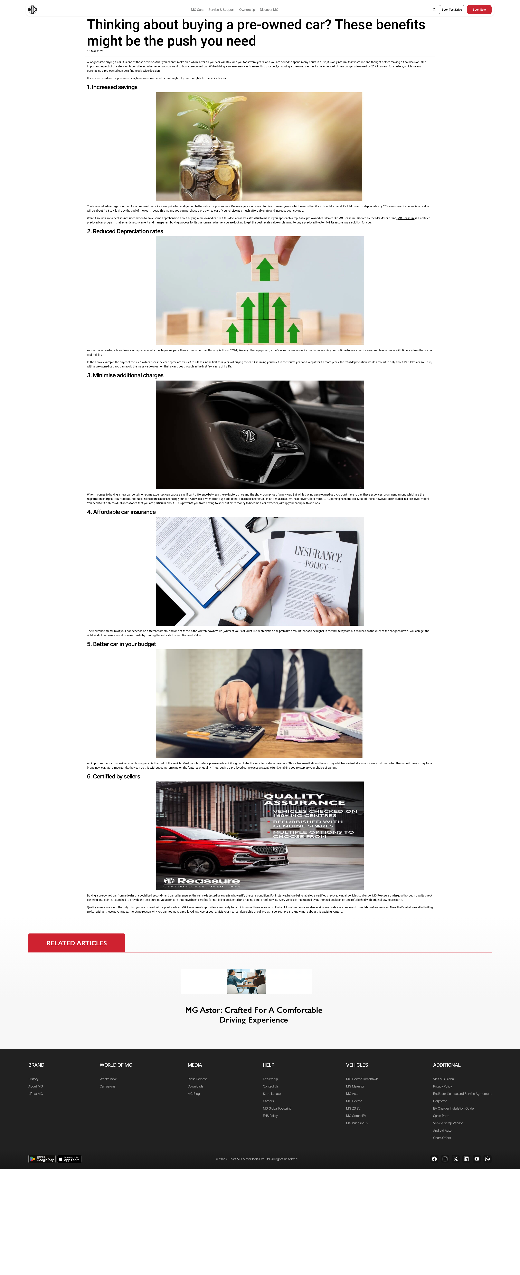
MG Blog (194, 1094)
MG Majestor (355, 1086)
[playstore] (42, 1159)
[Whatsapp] (487, 1159)
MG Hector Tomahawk (362, 1079)
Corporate (440, 1101)
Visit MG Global (443, 1079)
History (33, 1079)
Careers (268, 1101)
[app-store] (69, 1159)
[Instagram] (445, 1159)
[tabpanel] (260, 1001)
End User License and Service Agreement (462, 1094)
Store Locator (272, 1094)
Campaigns (107, 1086)
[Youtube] (477, 1159)
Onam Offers (442, 1138)
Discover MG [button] (269, 10)
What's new (108, 1079)
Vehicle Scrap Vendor (448, 1123)
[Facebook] (434, 1159)
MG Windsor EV (357, 1123)
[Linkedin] (466, 1159)
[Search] (434, 9)
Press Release (198, 1079)
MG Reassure (380, 895)
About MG (35, 1086)
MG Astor (352, 1094)
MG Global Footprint (277, 1108)
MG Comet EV (356, 1116)
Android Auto (442, 1130)
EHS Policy (270, 1116)
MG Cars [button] (197, 10)
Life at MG (35, 1094)
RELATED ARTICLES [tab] (76, 943)
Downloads (196, 1086)
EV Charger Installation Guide (453, 1108)
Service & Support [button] (221, 10)
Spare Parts (441, 1116)
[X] (456, 1159)
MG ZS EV (353, 1108)
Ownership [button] (247, 10)
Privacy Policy (442, 1086)
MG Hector (353, 1101)
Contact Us (271, 1086)
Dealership (270, 1079)
